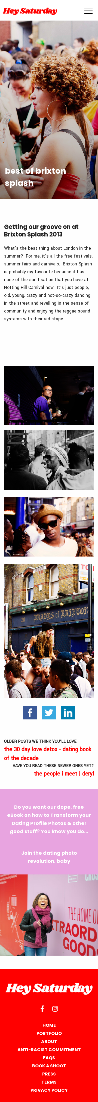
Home (49, 1025)
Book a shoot (49, 1066)
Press (49, 1074)
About (49, 1041)
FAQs (49, 1058)
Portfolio (49, 1033)
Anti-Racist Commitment (49, 1050)
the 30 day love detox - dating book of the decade (47, 750)
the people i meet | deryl (53, 770)
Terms (49, 1082)
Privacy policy (49, 1090)
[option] (49, 915)
